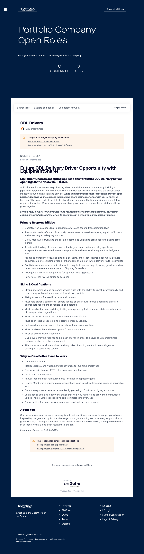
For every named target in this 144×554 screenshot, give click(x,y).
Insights (66, 523)
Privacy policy (65, 491)
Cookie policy (78, 491)
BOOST (65, 514)
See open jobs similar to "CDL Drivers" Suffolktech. (51, 145)
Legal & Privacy (110, 519)
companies (44, 107)
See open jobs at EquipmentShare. (43, 141)
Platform (66, 510)
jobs (23, 107)
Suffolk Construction (113, 514)
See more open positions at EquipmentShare (72, 465)
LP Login (106, 510)
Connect (115, 9)
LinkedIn (107, 505)
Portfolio (66, 505)
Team (65, 519)
